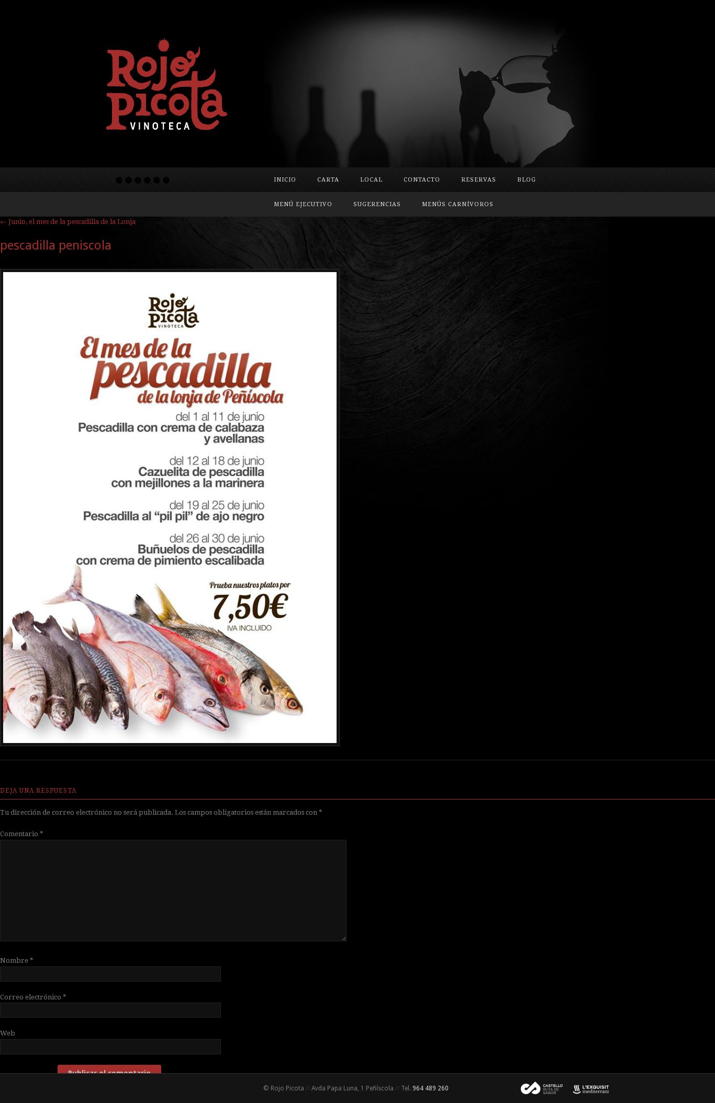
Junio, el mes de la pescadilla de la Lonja (68, 222)
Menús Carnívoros (458, 204)
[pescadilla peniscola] (170, 743)
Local (371, 179)
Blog (526, 179)
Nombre (16, 960)
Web (7, 1033)
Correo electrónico (33, 997)
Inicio (285, 179)
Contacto (422, 179)
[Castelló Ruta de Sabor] (537, 1088)
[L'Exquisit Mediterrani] (586, 1088)
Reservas (478, 179)
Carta (328, 179)
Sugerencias (377, 204)
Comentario (21, 834)
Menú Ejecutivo (303, 204)
